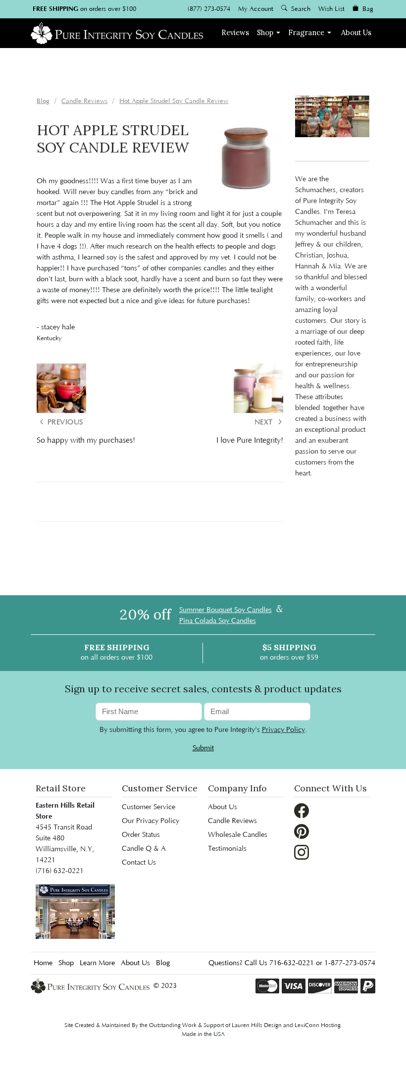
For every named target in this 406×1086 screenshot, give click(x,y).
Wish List (331, 8)
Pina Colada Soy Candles (217, 621)
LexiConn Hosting (318, 1025)
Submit (203, 748)
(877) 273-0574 (209, 8)
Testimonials (227, 849)
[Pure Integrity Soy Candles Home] (117, 32)
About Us (356, 32)
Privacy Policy (283, 730)
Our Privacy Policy (150, 821)
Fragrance (306, 32)
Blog (163, 963)
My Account (255, 8)
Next (264, 422)
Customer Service (148, 807)
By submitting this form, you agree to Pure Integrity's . (203, 730)
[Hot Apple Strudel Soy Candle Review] (246, 158)
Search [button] (299, 8)
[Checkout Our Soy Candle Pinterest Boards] (301, 831)
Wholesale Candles (237, 835)
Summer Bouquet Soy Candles (225, 610)
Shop (265, 32)
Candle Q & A (144, 849)
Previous (64, 422)
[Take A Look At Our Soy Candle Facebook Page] (301, 810)
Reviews (235, 32)
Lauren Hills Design (257, 1025)
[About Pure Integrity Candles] (75, 911)
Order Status (141, 835)
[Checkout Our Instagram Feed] (301, 852)
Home (43, 963)
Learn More (97, 963)
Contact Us (139, 863)
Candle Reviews (232, 821)
